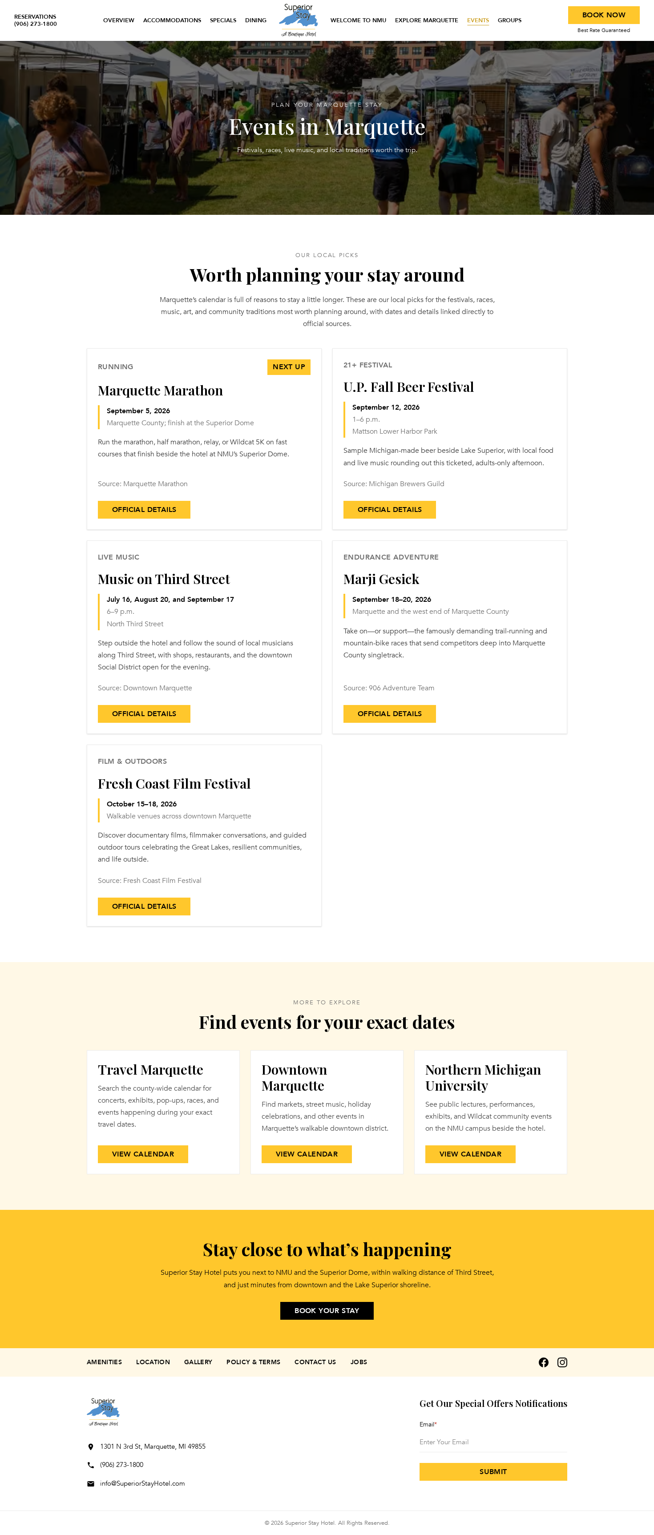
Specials (223, 20)
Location (153, 1362)
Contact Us (315, 1362)
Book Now (604, 15)
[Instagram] (562, 1362)
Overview (118, 20)
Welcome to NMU (358, 20)
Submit (493, 1472)
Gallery (198, 1362)
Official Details (144, 510)
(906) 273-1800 (121, 1464)
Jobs (359, 1362)
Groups (509, 20)
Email (428, 1424)
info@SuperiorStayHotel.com (142, 1483)
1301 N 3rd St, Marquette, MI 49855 (153, 1446)
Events (478, 20)
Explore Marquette (426, 20)
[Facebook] (544, 1362)
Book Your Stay (327, 1311)
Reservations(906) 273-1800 (35, 20)
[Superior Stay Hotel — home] (298, 20)
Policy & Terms (253, 1362)
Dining (255, 20)
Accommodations (172, 20)
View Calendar (143, 1154)
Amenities (104, 1362)
